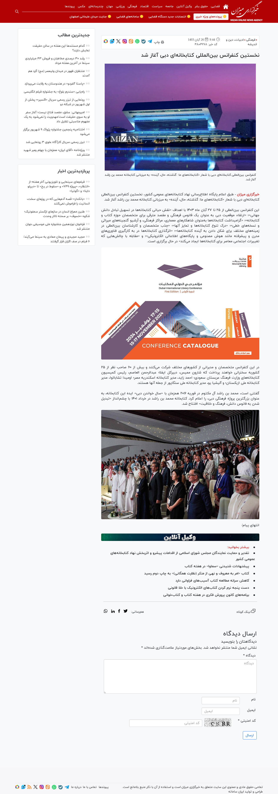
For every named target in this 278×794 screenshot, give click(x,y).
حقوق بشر (201, 6)
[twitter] (125, 611)
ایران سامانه (236, 792)
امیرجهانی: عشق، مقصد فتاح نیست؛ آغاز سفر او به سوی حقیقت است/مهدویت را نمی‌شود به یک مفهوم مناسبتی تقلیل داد (57, 117)
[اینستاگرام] (124, 43)
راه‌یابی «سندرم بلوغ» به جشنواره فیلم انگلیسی (54, 92)
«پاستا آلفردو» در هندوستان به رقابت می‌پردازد (55, 84)
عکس (81, 6)
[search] (17, 11)
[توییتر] (118, 43)
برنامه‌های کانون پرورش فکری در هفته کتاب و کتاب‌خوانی (206, 595)
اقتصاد (144, 6)
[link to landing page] (246, 11)
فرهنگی (132, 6)
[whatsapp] (106, 611)
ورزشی (120, 6)
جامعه (169, 6)
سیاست (157, 6)
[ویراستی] (112, 43)
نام (253, 699)
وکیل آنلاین (184, 6)
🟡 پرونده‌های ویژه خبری (211, 17)
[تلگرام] (150, 43)
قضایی (215, 6)
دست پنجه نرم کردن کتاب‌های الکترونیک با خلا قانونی (208, 587)
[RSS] (29, 788)
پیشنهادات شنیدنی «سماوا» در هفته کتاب (217, 566)
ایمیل (251, 710)
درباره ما (76, 787)
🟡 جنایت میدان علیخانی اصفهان (90, 17)
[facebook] (119, 611)
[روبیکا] (106, 43)
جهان (109, 6)
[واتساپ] (137, 43)
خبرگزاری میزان (248, 194)
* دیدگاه (249, 655)
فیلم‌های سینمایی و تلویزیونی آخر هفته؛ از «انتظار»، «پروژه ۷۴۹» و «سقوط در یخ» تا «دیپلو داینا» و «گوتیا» (59, 186)
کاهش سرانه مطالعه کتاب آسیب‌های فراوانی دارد (212, 580)
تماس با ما (90, 787)
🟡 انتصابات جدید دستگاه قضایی (169, 17)
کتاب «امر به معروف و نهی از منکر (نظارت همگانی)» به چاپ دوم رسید (196, 573)
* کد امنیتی (247, 720)
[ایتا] (131, 43)
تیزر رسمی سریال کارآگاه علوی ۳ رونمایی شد (55, 142)
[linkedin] (113, 611)
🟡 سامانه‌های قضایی (129, 17)
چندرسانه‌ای (95, 6)
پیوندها (70, 6)
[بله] (143, 43)
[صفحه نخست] (225, 6)
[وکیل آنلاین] (180, 537)
